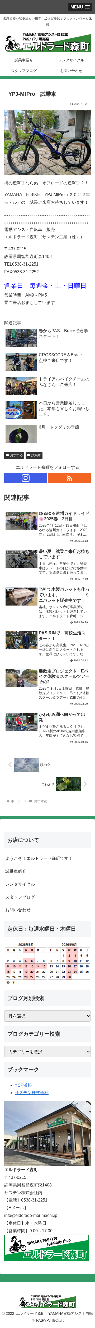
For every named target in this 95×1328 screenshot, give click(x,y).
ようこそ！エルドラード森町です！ (39, 858)
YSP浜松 (23, 1085)
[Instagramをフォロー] (25, 478)
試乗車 (36, 455)
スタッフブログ (20, 897)
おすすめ (16, 455)
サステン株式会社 (32, 1092)
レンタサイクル (20, 884)
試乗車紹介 (15, 871)
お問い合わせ (18, 910)
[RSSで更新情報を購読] (69, 478)
